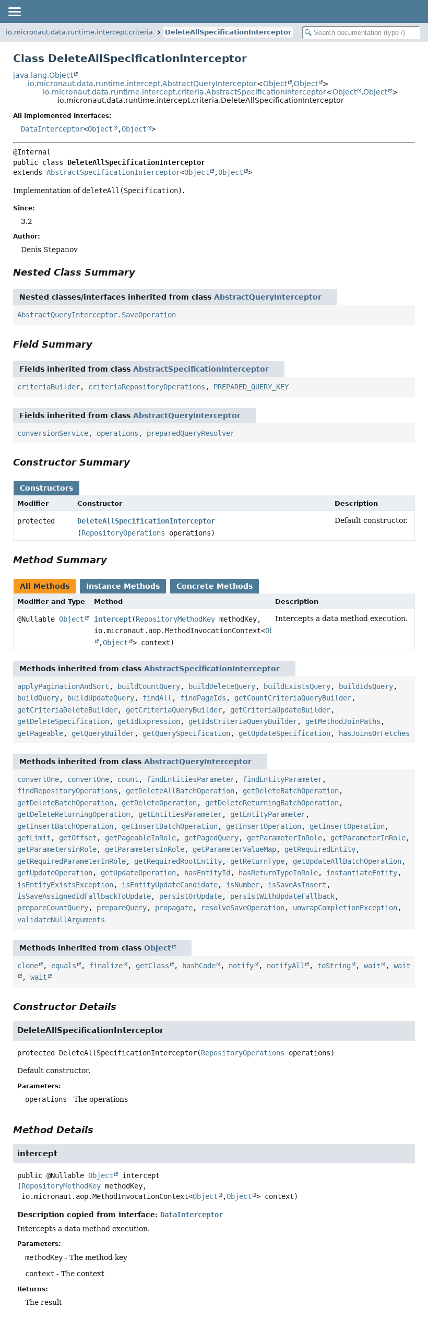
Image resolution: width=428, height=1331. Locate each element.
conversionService (52, 433)
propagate (174, 908)
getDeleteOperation (159, 803)
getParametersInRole (57, 849)
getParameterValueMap (234, 849)
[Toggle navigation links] (14, 11)
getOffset (78, 838)
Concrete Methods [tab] (214, 586)
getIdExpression (148, 721)
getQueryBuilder (103, 733)
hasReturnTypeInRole (278, 873)
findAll (157, 698)
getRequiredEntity (319, 849)
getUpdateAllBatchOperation (347, 861)
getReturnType (257, 861)
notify (241, 965)
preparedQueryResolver (190, 433)
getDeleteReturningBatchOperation (272, 803)
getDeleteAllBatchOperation (180, 791)
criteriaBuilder (48, 387)
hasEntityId (207, 873)
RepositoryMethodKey (175, 619)
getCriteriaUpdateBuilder (280, 710)
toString (334, 965)
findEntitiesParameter (190, 779)
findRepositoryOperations (67, 791)
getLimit (34, 838)
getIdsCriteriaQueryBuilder (242, 721)
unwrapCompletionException (345, 908)
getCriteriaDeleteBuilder (67, 710)
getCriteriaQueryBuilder (174, 710)
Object (275, 83)
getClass (152, 965)
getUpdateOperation (54, 873)
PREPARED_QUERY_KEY (251, 387)
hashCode (199, 965)
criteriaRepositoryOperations (146, 387)
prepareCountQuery (52, 908)
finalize (106, 965)
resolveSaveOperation (242, 908)
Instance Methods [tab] (123, 586)
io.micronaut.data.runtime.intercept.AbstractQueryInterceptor (142, 83)
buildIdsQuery (366, 686)
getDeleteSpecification (63, 721)
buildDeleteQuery (221, 686)
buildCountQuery (148, 686)
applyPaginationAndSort (63, 686)
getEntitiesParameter (180, 814)
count (127, 779)
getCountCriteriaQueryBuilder (292, 698)
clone (27, 965)
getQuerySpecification (186, 733)
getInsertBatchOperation (65, 826)
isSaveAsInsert (297, 885)
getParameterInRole (284, 838)
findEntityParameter (282, 779)
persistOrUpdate (190, 896)
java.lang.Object (43, 75)
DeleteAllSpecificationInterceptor (228, 32)
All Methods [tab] (44, 586)
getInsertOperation (263, 826)
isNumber (242, 885)
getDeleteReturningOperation (73, 814)
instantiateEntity (361, 873)
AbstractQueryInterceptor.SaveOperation (96, 315)
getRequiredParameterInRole (71, 861)
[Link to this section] (142, 272)
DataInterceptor (52, 129)
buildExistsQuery (297, 686)
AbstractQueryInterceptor (268, 297)
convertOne (38, 779)
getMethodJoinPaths (343, 721)
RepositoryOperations (123, 533)
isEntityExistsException (65, 885)
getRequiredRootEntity (178, 861)
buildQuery (38, 698)
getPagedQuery (211, 838)
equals (63, 965)
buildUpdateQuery (100, 698)
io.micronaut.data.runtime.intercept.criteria (79, 32)
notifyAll (285, 965)
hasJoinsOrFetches (374, 733)
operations (117, 433)
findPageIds (203, 698)
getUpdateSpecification (284, 733)
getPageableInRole (140, 838)
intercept (113, 619)
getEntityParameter (267, 814)
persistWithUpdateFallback (282, 896)
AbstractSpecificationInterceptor (113, 172)
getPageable (40, 733)
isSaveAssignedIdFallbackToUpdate (84, 896)
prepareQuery (122, 908)
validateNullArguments (61, 920)
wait (372, 965)
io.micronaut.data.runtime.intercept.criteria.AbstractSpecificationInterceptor (184, 92)
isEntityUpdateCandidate (170, 885)
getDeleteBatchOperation (291, 791)
